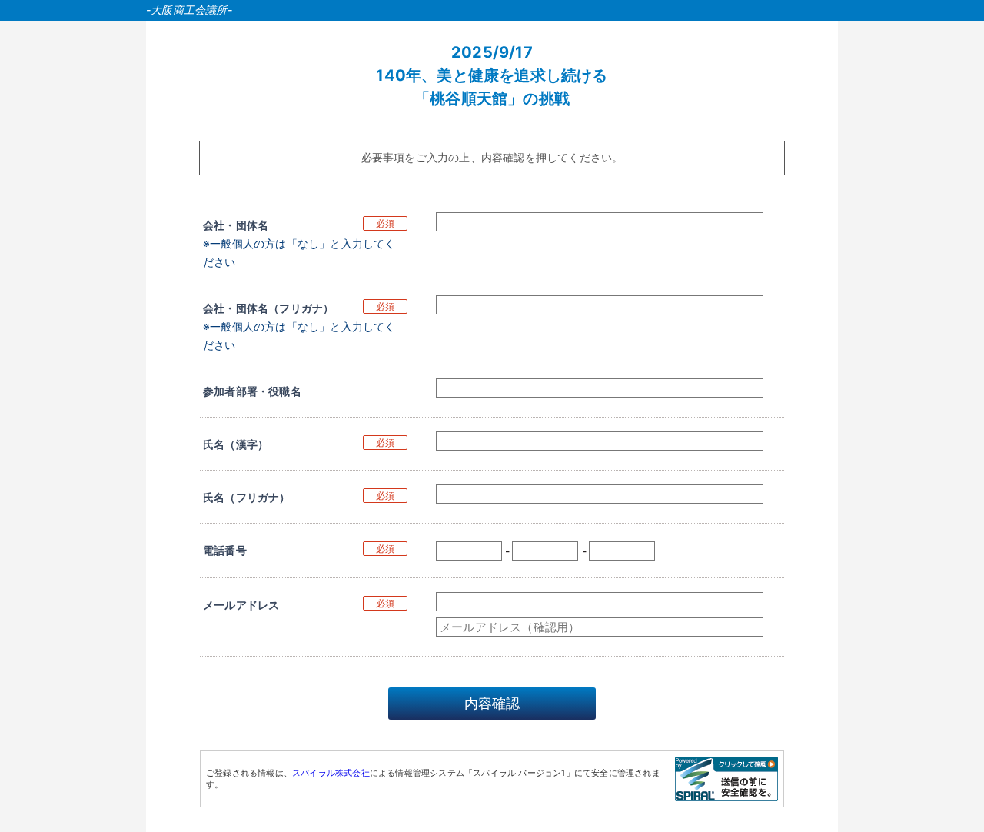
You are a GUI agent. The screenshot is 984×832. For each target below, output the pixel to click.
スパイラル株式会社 (331, 772)
